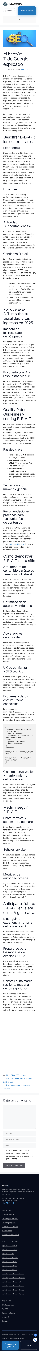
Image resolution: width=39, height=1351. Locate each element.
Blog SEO (5, 1309)
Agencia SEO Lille (8, 1254)
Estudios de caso (8, 1305)
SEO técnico (21, 1075)
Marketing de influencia (10, 1219)
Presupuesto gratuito (10, 1345)
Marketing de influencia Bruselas (13, 1278)
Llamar (29, 1345)
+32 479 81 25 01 (8, 1203)
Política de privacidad (17, 1338)
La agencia (6, 1317)
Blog (8, 1075)
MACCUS (15, 4)
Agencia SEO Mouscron (10, 1258)
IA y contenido (7, 1231)
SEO (13, 1075)
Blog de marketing (8, 1313)
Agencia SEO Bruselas (9, 1250)
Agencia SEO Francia (9, 1270)
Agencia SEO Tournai (9, 1246)
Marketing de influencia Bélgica (13, 1290)
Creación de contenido (10, 1227)
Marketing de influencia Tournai (13, 1274)
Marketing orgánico (8, 1223)
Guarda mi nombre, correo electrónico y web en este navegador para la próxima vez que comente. (19, 1154)
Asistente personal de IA (10, 1235)
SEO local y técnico (8, 1215)
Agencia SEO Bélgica (9, 1266)
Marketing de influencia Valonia (13, 1286)
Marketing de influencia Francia (13, 1294)
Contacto (5, 1321)
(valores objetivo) (16, 544)
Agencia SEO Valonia (9, 1262)
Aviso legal (5, 1338)
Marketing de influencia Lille (11, 1282)
